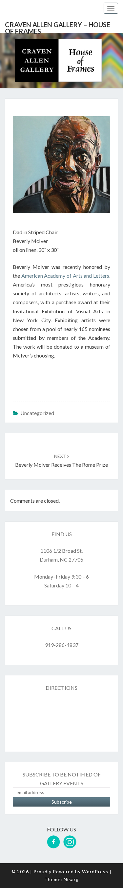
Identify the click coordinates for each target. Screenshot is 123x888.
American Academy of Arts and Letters (65, 275)
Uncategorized (37, 413)
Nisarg (71, 879)
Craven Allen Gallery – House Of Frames (57, 27)
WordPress (95, 871)
